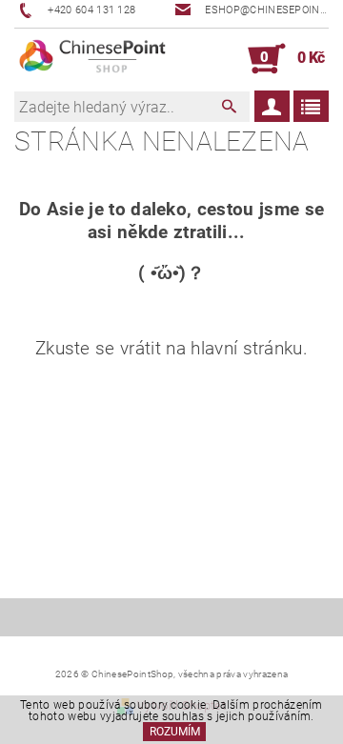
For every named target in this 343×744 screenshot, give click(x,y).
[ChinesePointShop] (93, 59)
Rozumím (175, 731)
